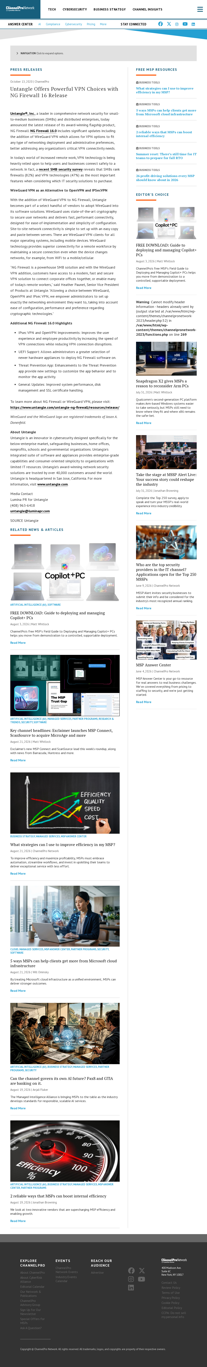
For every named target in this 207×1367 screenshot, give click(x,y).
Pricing (91, 24)
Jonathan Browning (45, 1202)
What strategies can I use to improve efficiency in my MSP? (62, 844)
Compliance (53, 24)
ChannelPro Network (46, 851)
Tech (52, 9)
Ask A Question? (31, 1328)
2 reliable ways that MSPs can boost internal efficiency (58, 1195)
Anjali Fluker (40, 1090)
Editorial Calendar (32, 1287)
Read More (18, 643)
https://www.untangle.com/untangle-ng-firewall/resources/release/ (64, 407)
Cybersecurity (75, 9)
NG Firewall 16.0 (43, 130)
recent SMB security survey (61, 169)
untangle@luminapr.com (30, 511)
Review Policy (171, 1288)
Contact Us (169, 1283)
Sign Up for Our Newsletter (30, 1312)
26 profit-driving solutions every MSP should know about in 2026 (165, 178)
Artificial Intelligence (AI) (28, 604)
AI (39, 24)
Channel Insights (148, 9)
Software (54, 604)
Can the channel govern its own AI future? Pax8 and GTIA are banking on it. (61, 1081)
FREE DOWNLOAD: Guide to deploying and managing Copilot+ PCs (57, 615)
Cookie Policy (170, 1303)
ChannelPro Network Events (67, 1270)
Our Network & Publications (30, 1294)
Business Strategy (110, 9)
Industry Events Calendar (66, 1279)
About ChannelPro (32, 1272)
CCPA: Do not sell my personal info (174, 1315)
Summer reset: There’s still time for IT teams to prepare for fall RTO (166, 156)
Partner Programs (85, 719)
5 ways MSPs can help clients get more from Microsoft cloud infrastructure (63, 963)
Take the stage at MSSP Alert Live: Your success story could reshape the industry (166, 479)
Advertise (97, 1272)
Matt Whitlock (40, 624)
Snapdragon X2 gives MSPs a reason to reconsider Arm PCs (162, 383)
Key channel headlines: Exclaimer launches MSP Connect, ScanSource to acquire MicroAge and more (61, 733)
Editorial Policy (172, 1308)
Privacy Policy (171, 1298)
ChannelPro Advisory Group (30, 1303)
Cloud (14, 949)
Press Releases (26, 69)
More (103, 24)
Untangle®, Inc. (22, 113)
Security (27, 722)
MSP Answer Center (74, 836)
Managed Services (59, 719)
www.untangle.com (52, 484)
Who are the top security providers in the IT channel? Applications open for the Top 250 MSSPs (166, 572)
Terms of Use (171, 1293)
